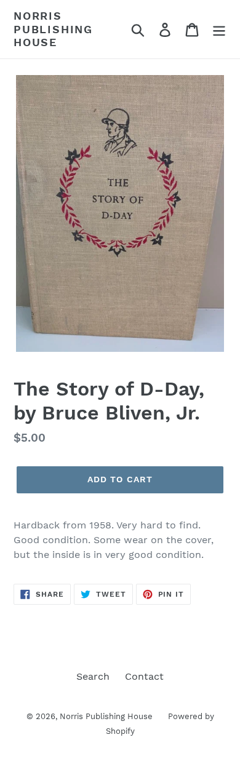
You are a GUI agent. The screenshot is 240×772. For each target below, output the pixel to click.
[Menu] (219, 29)
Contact (144, 676)
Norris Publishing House (53, 29)
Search (93, 676)
